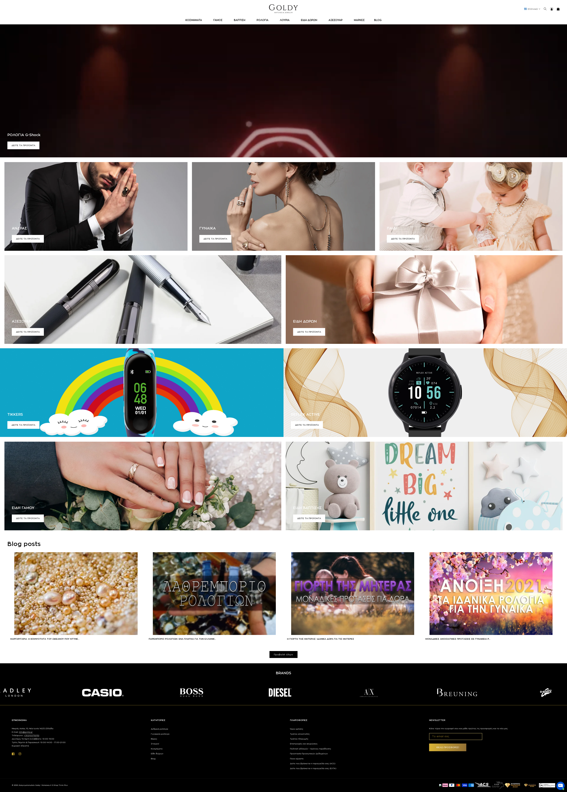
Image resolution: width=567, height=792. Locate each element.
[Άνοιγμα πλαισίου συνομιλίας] (560, 786)
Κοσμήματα (156, 749)
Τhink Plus (63, 785)
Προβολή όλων (283, 654)
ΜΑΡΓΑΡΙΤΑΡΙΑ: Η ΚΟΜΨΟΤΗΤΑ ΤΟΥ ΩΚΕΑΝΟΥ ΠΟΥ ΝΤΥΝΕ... (44, 639)
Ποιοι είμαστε (297, 759)
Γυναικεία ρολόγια (160, 734)
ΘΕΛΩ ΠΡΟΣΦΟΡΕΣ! (447, 747)
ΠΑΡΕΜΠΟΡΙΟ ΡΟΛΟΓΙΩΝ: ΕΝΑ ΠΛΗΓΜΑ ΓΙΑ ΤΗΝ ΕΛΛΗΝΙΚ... (182, 639)
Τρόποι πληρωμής (299, 739)
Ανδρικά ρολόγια (159, 729)
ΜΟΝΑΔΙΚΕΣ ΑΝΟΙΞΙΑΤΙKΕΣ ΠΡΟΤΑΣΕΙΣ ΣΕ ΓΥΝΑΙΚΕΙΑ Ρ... (457, 639)
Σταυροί (155, 744)
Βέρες (154, 739)
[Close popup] (562, 772)
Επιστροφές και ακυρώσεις (303, 744)
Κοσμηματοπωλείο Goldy (29, 785)
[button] (195, 20)
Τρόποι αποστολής (300, 734)
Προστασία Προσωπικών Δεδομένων (309, 754)
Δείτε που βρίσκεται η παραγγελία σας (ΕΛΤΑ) (313, 768)
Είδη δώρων (157, 754)
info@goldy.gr (26, 732)
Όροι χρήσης (296, 729)
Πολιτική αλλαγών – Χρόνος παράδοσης (310, 749)
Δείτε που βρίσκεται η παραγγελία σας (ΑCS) (312, 763)
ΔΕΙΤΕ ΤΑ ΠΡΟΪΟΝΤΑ (23, 145)
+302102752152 (31, 735)
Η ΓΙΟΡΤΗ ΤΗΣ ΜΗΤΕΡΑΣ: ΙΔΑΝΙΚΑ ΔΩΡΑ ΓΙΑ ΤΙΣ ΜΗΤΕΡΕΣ (320, 639)
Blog (153, 759)
